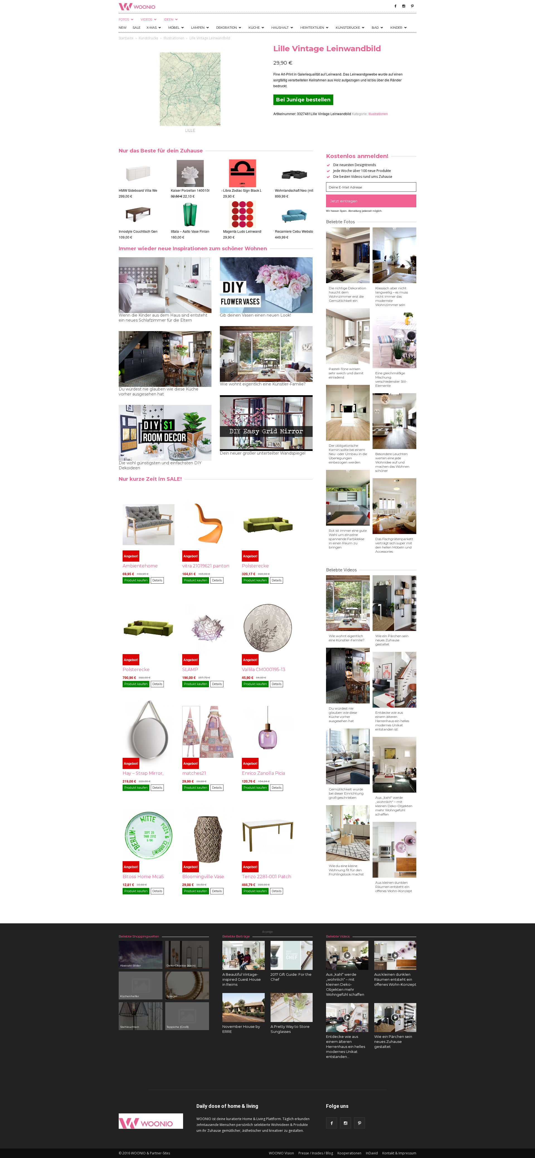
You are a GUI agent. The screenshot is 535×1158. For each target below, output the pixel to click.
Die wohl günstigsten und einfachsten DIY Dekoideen (160, 465)
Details (157, 580)
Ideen (168, 19)
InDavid (372, 1153)
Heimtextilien (312, 28)
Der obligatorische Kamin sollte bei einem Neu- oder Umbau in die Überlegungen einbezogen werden (348, 453)
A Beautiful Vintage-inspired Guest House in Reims (241, 979)
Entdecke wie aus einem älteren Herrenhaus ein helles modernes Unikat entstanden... (345, 1046)
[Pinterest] (412, 6)
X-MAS (152, 28)
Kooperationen (349, 1153)
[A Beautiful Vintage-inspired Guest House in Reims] (243, 955)
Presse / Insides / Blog (315, 1153)
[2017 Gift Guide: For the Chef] (292, 955)
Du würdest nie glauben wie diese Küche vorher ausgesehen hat (158, 392)
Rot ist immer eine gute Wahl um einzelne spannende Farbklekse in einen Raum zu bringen (348, 538)
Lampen (198, 28)
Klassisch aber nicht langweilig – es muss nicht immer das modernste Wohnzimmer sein (391, 296)
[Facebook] (395, 6)
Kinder (396, 28)
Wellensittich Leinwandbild (242, 231)
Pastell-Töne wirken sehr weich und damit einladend (346, 373)
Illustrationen (174, 38)
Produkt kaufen (136, 580)
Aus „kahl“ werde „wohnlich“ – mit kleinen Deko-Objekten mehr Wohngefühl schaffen (393, 805)
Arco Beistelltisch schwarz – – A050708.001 (152, 231)
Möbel (173, 28)
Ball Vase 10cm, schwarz (189, 231)
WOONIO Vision (281, 1153)
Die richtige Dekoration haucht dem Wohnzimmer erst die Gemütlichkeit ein (347, 294)
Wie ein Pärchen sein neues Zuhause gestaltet (391, 640)
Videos (146, 19)
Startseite (126, 38)
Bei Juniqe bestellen (303, 100)
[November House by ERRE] (243, 1007)
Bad (375, 28)
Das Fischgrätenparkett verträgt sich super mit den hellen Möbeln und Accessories (394, 545)
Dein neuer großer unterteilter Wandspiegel (262, 453)
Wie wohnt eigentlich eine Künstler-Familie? (263, 384)
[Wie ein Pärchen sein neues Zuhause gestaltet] (395, 1017)
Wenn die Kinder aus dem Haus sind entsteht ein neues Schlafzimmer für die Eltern (163, 318)
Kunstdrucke (348, 28)
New (123, 28)
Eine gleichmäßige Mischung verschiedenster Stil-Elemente (391, 379)
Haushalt (280, 28)
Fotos (124, 19)
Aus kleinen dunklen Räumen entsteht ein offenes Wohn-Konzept (393, 886)
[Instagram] (404, 6)
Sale (136, 28)
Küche (254, 28)
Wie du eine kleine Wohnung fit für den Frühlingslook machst (346, 870)
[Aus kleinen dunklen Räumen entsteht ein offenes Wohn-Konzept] (395, 955)
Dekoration (226, 28)
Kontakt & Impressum (399, 1153)
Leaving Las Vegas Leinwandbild (247, 190)
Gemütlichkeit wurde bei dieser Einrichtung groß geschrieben (346, 793)
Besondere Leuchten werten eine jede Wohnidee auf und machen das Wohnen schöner (392, 462)
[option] (138, 199)
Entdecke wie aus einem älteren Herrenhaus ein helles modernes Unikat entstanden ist (392, 720)
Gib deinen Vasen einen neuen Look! (255, 315)
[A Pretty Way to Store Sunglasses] (292, 1007)
